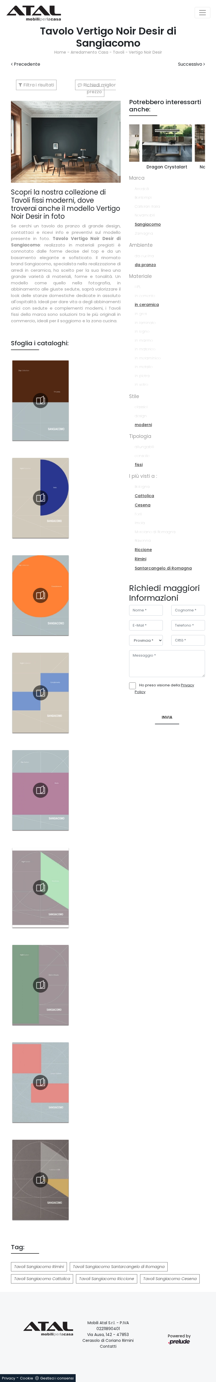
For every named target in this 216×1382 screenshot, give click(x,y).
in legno (142, 331)
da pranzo (145, 265)
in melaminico (148, 358)
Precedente (26, 64)
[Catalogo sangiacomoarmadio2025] (40, 888)
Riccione (143, 549)
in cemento (145, 295)
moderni (143, 425)
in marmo (144, 340)
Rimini (140, 559)
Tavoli (118, 52)
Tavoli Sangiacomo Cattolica (42, 1279)
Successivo (190, 64)
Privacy (8, 1378)
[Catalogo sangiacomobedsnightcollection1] (40, 498)
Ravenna (143, 540)
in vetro (141, 384)
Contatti (108, 1346)
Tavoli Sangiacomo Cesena (170, 1279)
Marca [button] (137, 178)
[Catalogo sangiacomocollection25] (40, 1180)
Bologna (142, 486)
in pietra (142, 375)
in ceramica (147, 304)
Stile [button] (134, 396)
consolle (142, 455)
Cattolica (144, 496)
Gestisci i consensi (57, 1378)
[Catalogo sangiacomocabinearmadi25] (40, 985)
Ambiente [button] (141, 245)
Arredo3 (141, 188)
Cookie (26, 1378)
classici (141, 407)
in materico (145, 349)
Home (60, 52)
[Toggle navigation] (202, 12)
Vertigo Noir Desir (145, 52)
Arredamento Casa (89, 52)
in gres (141, 313)
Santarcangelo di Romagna (163, 568)
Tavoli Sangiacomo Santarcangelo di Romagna (119, 1266)
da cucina (144, 256)
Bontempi (143, 197)
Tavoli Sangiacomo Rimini (39, 1266)
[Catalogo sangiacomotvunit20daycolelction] (40, 400)
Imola (140, 523)
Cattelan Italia (147, 206)
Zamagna (144, 233)
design (141, 416)
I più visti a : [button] (143, 476)
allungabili (144, 446)
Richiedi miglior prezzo (99, 88)
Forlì (138, 514)
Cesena (142, 505)
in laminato (145, 322)
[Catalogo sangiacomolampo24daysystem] (40, 1082)
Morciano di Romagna (155, 531)
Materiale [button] (140, 276)
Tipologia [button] (140, 436)
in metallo (143, 366)
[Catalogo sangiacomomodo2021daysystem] (40, 790)
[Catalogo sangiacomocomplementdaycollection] (40, 595)
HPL (138, 286)
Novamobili (145, 215)
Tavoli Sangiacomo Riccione (106, 1279)
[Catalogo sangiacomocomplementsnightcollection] (40, 693)
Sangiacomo (148, 224)
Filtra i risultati (38, 85)
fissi (139, 464)
